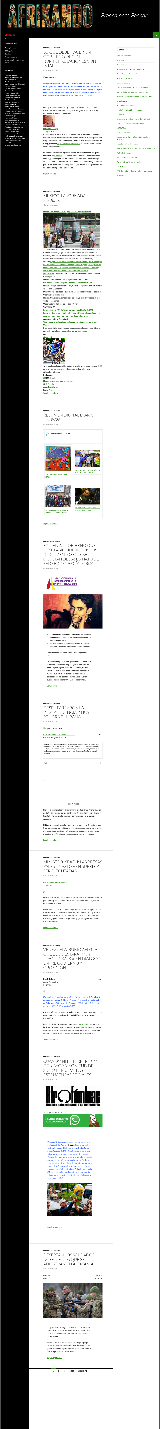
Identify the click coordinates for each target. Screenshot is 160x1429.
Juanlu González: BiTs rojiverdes (129, 110)
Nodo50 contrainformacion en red (130, 144)
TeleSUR (120, 166)
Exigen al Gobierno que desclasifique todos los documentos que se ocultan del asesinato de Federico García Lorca (71, 554)
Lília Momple (18, 111)
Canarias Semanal (123, 83)
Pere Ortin (8, 129)
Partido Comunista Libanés (59, 734)
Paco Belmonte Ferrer (11, 127)
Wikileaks (120, 175)
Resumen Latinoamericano (127, 157)
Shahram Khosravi (17, 136)
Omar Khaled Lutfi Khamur (13, 125)
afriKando (10, 34)
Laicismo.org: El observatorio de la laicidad (133, 119)
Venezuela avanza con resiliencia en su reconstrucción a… (87, 471)
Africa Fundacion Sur (125, 78)
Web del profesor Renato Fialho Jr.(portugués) (134, 171)
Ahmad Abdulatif (10, 77)
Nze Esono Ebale (20, 122)
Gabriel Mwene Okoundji (12, 95)
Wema (19, 140)
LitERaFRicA (121, 128)
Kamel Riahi (8, 109)
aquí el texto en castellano (68, 143)
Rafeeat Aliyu (16, 129)
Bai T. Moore (20, 82)
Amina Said (18, 77)
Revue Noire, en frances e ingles (129, 162)
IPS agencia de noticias (125, 105)
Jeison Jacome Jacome (12, 102)
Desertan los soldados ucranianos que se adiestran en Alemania (68, 1259)
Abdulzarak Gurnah (11, 75)
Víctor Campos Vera (11, 140)
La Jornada (121, 114)
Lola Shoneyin (9, 111)
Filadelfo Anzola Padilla (12, 93)
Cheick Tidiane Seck (19, 84)
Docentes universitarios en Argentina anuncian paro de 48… (57, 511)
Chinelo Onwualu (10, 86)
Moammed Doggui (10, 115)
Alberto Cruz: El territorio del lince (130, 69)
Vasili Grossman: (20, 138)
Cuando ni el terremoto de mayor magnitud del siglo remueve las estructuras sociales (70, 1068)
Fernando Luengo (50, 128)
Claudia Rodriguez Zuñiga (13, 88)
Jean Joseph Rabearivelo (12, 100)
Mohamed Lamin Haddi (12, 120)
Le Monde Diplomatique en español (130, 123)
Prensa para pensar (51, 48)
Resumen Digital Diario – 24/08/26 (70, 417)
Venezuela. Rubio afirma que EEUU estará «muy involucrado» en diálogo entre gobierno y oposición (71, 958)
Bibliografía (9, 51)
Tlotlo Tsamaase (10, 138)
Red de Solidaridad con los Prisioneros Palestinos (136, 148)
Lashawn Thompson (18, 109)
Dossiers (8, 54)
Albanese (58, 155)
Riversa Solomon (17, 134)
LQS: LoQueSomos (124, 132)
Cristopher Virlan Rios (11, 91)
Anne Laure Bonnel (10, 82)
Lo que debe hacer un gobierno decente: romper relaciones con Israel (69, 58)
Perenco (20, 127)
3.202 (72, 1371)
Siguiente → (83, 1371)
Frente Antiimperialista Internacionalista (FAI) (134, 96)
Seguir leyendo (50, 173)
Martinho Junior (20, 113)
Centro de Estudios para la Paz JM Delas (132, 87)
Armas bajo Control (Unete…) (128, 74)
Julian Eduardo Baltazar (12, 106)
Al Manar (120, 65)
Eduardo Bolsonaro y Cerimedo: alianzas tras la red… (87, 509)
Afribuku (120, 60)
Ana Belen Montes (10, 79)
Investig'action (122, 101)
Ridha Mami (8, 134)
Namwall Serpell (10, 122)
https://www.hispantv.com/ (55, 882)
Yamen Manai (9, 143)
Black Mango (9, 84)
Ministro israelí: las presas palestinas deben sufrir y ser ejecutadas (72, 866)
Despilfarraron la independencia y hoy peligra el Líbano (66, 712)
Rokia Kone (8, 136)
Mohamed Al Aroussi (11, 118)
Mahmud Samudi (10, 113)
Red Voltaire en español (126, 153)
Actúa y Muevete (10, 48)
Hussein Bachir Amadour (12, 97)
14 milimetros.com (124, 56)
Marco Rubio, (83, 1024)
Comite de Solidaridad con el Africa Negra (133, 92)
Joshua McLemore (10, 104)
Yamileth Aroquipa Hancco (13, 145)
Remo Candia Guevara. (12, 131)
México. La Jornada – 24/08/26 (66, 198)
